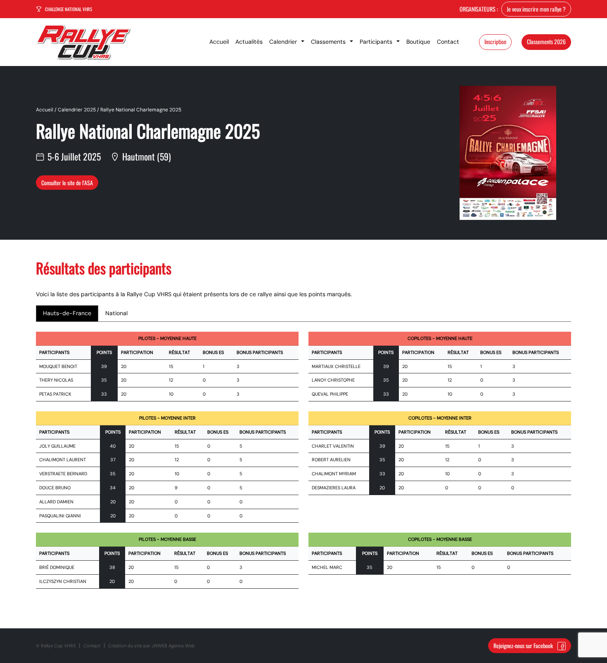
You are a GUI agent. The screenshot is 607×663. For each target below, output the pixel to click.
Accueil (44, 109)
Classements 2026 (546, 41)
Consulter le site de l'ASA (67, 182)
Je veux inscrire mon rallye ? (536, 9)
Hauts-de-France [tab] (67, 313)
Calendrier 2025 (77, 109)
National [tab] (116, 313)
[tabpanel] (303, 465)
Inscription (495, 41)
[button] (287, 42)
